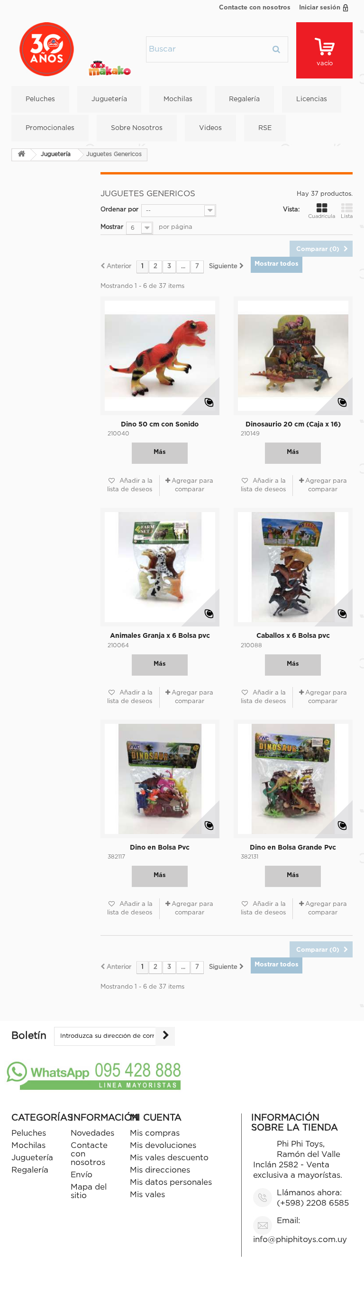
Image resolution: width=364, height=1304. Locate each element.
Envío (81, 1175)
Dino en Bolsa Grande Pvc (293, 848)
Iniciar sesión (319, 7)
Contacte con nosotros (255, 7)
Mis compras (155, 1133)
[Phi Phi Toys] (75, 49)
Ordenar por (119, 209)
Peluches (40, 99)
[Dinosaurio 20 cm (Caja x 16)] (293, 356)
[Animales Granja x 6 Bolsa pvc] (160, 567)
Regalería (244, 99)
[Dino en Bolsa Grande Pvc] (293, 779)
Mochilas (178, 99)
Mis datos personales (171, 1182)
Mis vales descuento (169, 1158)
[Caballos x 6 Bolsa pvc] (293, 567)
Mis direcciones (160, 1170)
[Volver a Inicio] (21, 155)
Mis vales (147, 1195)
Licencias (311, 99)
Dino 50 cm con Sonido (160, 424)
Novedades (92, 1133)
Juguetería (109, 99)
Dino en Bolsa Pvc (160, 848)
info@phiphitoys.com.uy (300, 1239)
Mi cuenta (156, 1118)
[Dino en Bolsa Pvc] (160, 779)
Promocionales (50, 128)
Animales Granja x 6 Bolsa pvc (160, 636)
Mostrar (111, 227)
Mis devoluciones (163, 1145)
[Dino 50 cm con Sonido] (160, 356)
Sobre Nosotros (137, 128)
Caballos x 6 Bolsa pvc (293, 636)
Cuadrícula (321, 216)
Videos (210, 128)
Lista (347, 216)
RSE (265, 128)
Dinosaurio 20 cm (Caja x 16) (293, 424)
